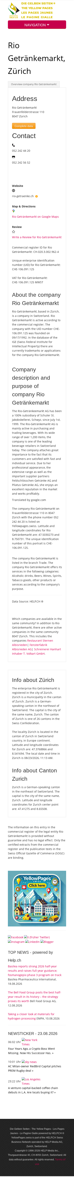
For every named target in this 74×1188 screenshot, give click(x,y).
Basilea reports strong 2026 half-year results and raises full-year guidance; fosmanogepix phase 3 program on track (34, 970)
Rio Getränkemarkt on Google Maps (35, 216)
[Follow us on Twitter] (37, 937)
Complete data (24, 126)
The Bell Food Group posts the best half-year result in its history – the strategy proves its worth (34, 996)
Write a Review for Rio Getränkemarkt (37, 237)
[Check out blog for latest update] (47, 941)
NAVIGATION (35, 24)
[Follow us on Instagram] (16, 941)
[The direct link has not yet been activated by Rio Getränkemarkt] (36, 196)
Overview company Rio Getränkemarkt (34, 84)
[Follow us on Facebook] (15, 937)
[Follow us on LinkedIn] (32, 941)
